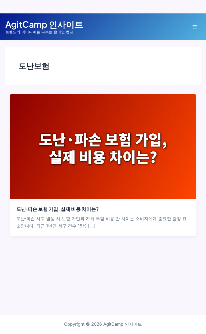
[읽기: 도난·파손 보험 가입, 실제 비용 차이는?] (103, 146)
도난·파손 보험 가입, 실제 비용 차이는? (57, 209)
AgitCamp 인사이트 (44, 24)
